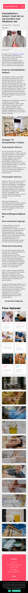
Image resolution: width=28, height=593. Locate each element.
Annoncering (14, 579)
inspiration (5, 28)
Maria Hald (16, 25)
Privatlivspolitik (16, 590)
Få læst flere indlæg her (14, 301)
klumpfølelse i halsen (17, 54)
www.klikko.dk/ (15, 571)
